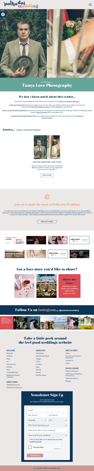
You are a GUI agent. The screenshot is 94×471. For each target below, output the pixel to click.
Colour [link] (38, 361)
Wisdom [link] (9, 356)
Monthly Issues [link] (41, 375)
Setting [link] (38, 370)
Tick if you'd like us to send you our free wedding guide (45, 440)
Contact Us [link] (69, 360)
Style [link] (37, 367)
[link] (3, 14)
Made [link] (8, 359)
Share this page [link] (41, 112)
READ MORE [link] (47, 175)
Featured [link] (9, 353)
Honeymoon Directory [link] (14, 387)
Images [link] (38, 359)
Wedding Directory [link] (13, 385)
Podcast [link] (9, 367)
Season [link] (38, 372)
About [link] (67, 353)
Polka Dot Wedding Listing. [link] (40, 107)
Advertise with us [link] (71, 378)
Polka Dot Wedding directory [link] (69, 101)
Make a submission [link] (72, 371)
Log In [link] (67, 363)
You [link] (7, 361)
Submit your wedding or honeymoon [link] (73, 375)
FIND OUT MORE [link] (47, 221)
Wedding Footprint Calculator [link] (13, 376)
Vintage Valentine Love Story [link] (47, 162)
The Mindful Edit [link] (12, 372)
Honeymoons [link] (11, 364)
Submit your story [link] (69, 293)
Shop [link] (8, 370)
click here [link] (58, 107)
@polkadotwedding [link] (69, 310)
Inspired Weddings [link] (42, 356)
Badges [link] (68, 381)
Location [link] (39, 364)
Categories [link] (40, 353)
